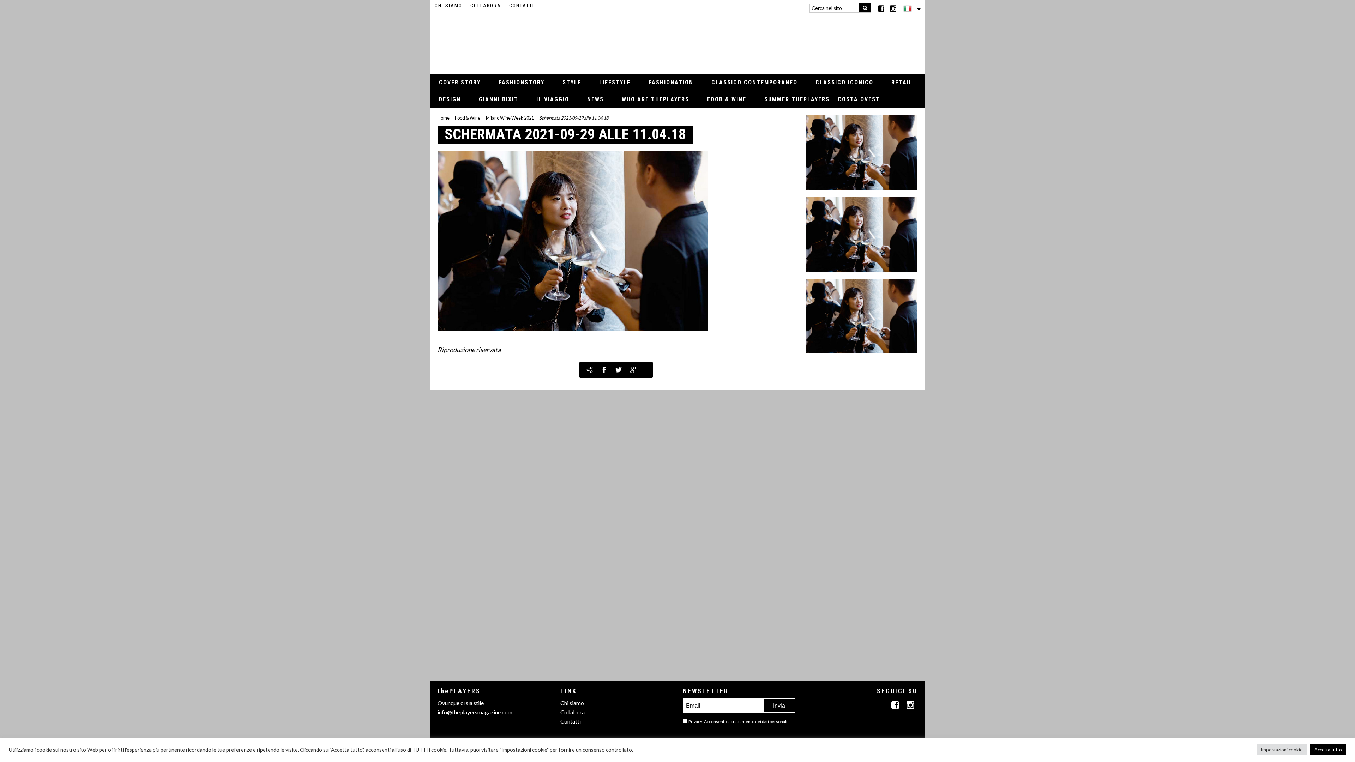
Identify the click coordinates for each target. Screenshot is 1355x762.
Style (571, 82)
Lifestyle (615, 82)
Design (450, 99)
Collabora (485, 5)
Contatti (521, 5)
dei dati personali (771, 721)
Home (444, 118)
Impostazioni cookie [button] (1281, 749)
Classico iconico (844, 82)
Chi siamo (448, 5)
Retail (902, 82)
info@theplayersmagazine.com (475, 712)
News (595, 99)
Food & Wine (726, 99)
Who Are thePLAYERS (655, 99)
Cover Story (460, 82)
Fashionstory (521, 82)
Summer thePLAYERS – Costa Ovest (822, 99)
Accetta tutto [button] (1328, 749)
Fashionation (671, 82)
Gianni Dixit (498, 99)
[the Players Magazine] (678, 40)
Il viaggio (552, 99)
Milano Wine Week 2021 (510, 118)
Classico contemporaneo (754, 82)
